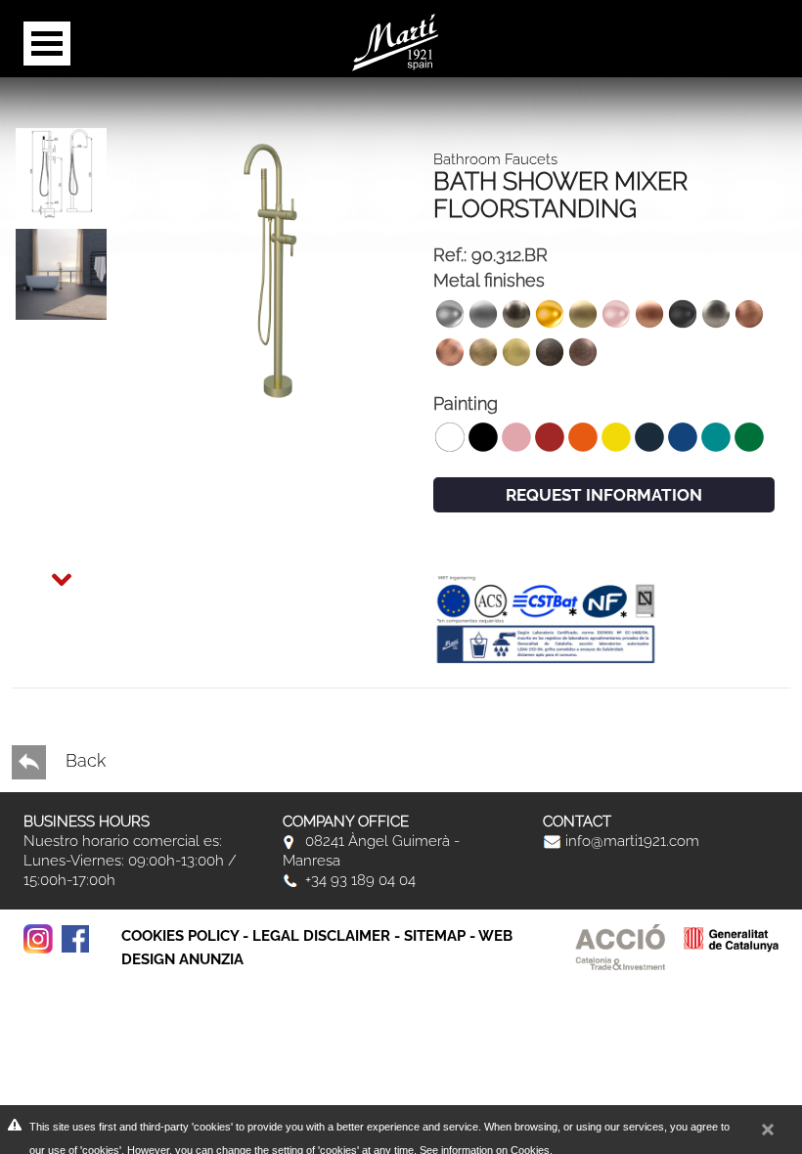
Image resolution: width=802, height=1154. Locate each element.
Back (83, 760)
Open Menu (46, 44)
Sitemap (435, 936)
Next (43, 567)
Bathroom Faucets (495, 159)
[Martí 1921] (395, 40)
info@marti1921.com (630, 841)
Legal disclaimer (321, 936)
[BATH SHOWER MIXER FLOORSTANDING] (61, 173)
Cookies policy (180, 936)
